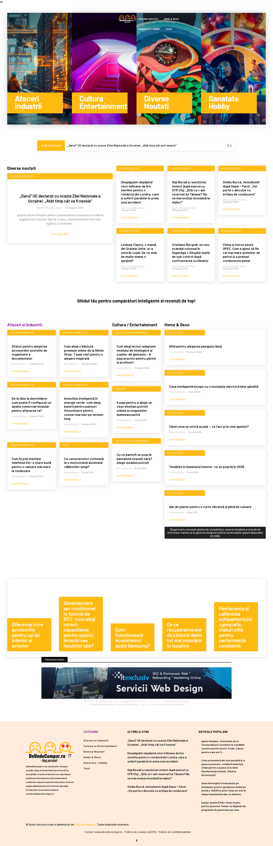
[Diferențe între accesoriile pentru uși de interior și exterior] (33, 618)
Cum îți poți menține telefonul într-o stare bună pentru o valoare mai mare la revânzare (31, 465)
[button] (218, 19)
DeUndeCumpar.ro (85, 824)
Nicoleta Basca (19, 363)
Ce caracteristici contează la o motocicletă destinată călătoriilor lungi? (84, 463)
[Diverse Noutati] (168, 69)
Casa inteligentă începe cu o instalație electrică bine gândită (213, 386)
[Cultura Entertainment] (104, 69)
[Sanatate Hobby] (233, 69)
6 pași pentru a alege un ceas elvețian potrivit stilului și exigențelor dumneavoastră (134, 408)
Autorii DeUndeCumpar (49, 207)
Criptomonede (146, 704)
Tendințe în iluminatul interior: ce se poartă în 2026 (206, 467)
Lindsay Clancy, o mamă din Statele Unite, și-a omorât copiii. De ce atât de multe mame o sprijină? (139, 253)
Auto (66, 445)
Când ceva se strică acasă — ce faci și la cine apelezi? (209, 426)
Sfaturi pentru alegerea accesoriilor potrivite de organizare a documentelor (29, 352)
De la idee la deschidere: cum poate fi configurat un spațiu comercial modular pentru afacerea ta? (31, 404)
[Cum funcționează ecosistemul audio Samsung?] (136, 618)
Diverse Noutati (21, 176)
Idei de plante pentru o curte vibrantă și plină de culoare (210, 507)
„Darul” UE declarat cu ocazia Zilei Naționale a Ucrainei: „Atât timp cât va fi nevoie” (122, 145)
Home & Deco (175, 332)
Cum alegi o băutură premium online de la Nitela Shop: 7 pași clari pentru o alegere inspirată (84, 352)
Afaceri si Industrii (22, 332)
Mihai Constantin (177, 392)
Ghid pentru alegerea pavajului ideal (195, 346)
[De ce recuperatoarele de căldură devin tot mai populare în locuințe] (188, 618)
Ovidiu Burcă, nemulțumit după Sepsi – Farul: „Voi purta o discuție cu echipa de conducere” (241, 188)
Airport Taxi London (151, 701)
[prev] (228, 145)
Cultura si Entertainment (132, 332)
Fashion (120, 388)
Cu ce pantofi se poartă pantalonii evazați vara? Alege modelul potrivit (134, 459)
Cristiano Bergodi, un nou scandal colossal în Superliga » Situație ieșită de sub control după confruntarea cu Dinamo (191, 253)
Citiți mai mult (60, 234)
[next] (230, 145)
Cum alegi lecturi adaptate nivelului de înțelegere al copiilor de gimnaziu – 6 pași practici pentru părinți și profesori (136, 354)
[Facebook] (209, 19)
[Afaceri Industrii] (39, 69)
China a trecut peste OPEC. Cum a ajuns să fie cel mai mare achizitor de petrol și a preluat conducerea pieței (241, 253)
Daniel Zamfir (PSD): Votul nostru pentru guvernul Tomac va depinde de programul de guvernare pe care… (223, 806)
